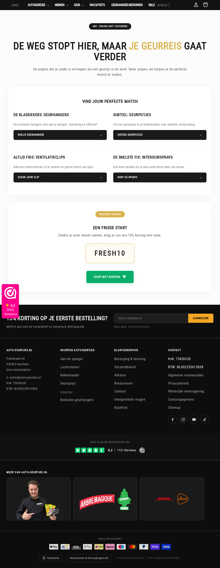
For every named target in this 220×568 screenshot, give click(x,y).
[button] (38, 5)
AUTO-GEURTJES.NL (19, 350)
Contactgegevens (181, 399)
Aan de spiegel (71, 359)
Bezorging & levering (130, 359)
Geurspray (67, 383)
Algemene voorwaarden (185, 375)
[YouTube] (194, 419)
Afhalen (120, 375)
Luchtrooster (69, 367)
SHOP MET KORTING (107, 277)
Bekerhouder (69, 375)
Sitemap (174, 408)
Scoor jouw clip (28, 177)
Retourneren (123, 383)
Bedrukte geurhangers (77, 400)
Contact (120, 391)
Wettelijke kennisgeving (186, 391)
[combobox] (172, 5)
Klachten (121, 408)
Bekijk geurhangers (31, 134)
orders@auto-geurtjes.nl (25, 377)
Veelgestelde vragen (129, 399)
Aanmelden (201, 318)
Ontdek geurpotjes (130, 134)
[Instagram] (183, 419)
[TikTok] (204, 419)
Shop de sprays (127, 177)
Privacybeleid (178, 383)
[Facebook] (172, 419)
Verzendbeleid (125, 367)
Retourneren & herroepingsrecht (89, 558)
